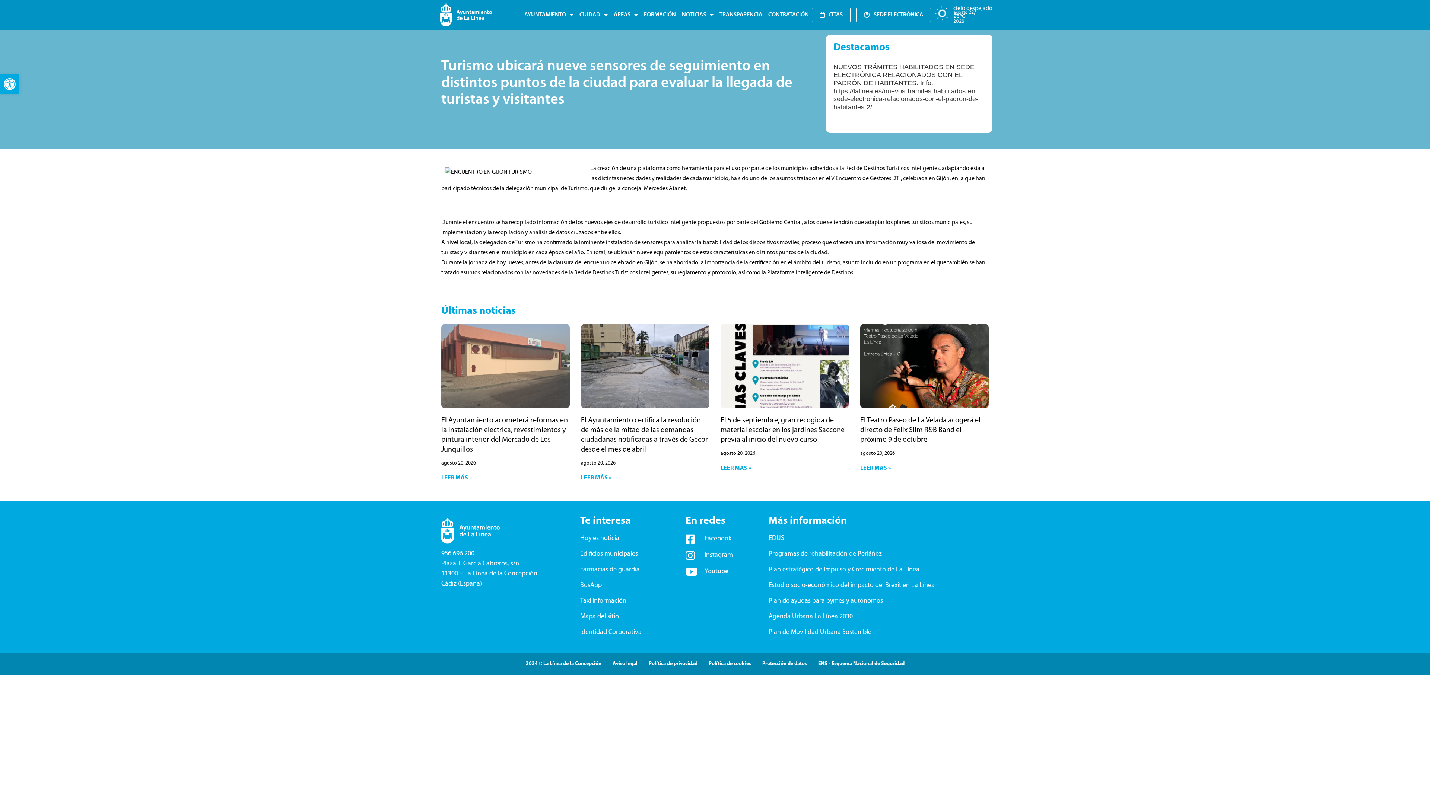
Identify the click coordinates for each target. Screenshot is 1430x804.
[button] (9, 84)
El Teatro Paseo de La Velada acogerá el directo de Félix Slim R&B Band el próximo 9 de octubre (920, 430)
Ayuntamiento (545, 15)
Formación (660, 15)
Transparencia (740, 15)
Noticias (694, 15)
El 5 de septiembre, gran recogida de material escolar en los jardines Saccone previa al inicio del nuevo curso (783, 430)
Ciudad (589, 15)
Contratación (788, 15)
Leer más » (456, 478)
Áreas (622, 15)
